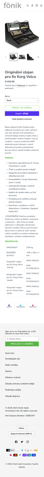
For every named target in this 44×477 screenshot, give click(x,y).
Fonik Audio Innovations (22, 464)
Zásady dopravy (12, 396)
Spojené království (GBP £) (21, 434)
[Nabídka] (41, 5)
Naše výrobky (11, 365)
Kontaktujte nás (12, 358)
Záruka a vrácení (12, 377)
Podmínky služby (13, 389)
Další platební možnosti (22, 119)
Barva (7, 96)
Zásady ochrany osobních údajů (19, 383)
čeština (21, 428)
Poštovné (21, 85)
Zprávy (8, 371)
